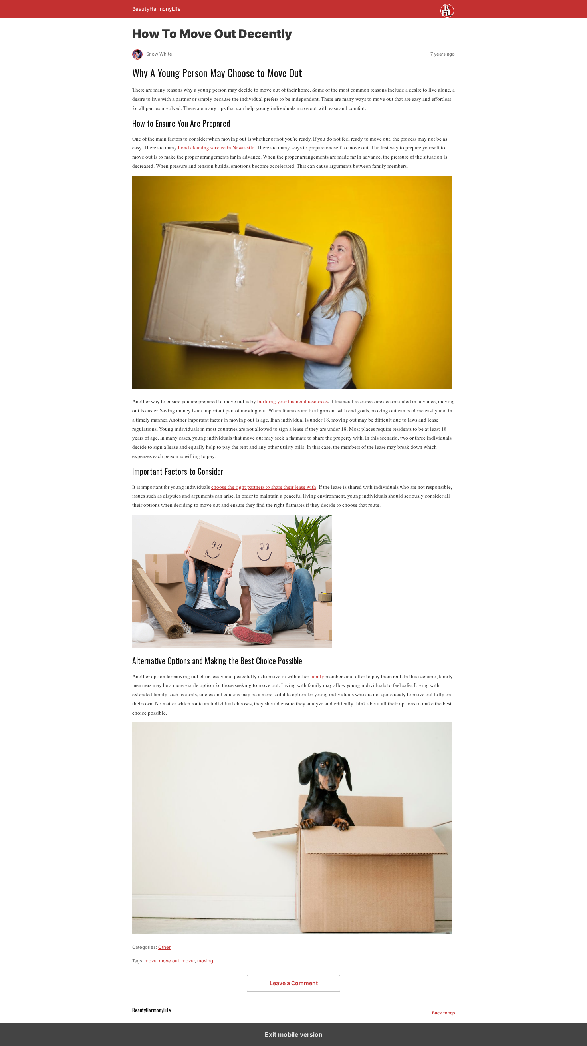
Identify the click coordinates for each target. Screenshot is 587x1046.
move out (169, 961)
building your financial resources (292, 401)
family (317, 676)
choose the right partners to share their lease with (263, 486)
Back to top (443, 1013)
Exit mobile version (294, 1034)
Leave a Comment (294, 983)
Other (164, 947)
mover (188, 961)
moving (205, 961)
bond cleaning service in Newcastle (216, 147)
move (151, 961)
